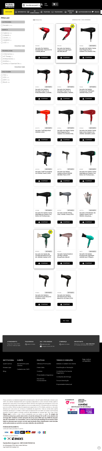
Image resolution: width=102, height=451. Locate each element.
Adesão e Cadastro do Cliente (66, 363)
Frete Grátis (40, 367)
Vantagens (8, 11)
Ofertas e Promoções (44, 363)
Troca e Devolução (62, 380)
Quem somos (7, 363)
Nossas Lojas (7, 367)
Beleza (97, 12)
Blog (4, 371)
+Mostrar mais (19, 46)
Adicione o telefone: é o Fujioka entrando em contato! (84, 344)
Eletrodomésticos (85, 12)
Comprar (44, 57)
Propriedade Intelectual (64, 384)
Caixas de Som (71, 11)
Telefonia (47, 12)
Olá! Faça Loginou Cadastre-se (47, 4)
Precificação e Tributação (64, 367)
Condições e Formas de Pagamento (64, 372)
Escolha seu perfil (32, 5)
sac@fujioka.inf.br (48, 346)
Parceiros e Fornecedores (41, 379)
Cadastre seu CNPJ (23, 369)
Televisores (58, 12)
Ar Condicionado (34, 11)
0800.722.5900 (65, 344)
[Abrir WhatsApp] (5, 446)
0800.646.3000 (46, 344)
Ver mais (66, 321)
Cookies (39, 371)
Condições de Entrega (63, 377)
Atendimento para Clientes (23, 364)
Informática (22, 12)
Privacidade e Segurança (45, 375)
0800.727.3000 (31, 344)
